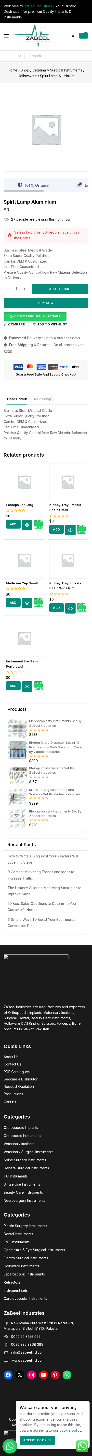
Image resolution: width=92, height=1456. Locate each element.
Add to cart (60, 289)
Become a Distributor (21, 1079)
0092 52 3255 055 (25, 1336)
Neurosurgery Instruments (24, 1200)
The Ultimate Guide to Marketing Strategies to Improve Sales (44, 891)
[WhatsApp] (67, 1375)
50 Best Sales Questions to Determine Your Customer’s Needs (42, 906)
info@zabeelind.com (27, 1352)
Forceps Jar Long (19, 505)
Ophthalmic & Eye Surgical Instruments (34, 1250)
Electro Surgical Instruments (26, 1258)
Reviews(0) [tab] (44, 399)
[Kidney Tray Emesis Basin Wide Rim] (67, 560)
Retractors (12, 1282)
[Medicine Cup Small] (24, 560)
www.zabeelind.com (27, 1360)
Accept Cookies (37, 1440)
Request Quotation (19, 1086)
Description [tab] (17, 399)
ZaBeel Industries (38, 6)
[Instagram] (31, 1375)
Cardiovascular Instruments (25, 1298)
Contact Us (12, 1064)
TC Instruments (16, 1176)
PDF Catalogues (17, 1072)
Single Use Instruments (22, 1184)
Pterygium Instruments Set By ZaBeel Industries (51, 770)
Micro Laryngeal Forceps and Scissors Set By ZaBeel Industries (54, 792)
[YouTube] (43, 1375)
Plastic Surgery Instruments (25, 1226)
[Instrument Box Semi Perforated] (24, 638)
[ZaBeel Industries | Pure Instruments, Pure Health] (31, 35)
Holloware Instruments (21, 1266)
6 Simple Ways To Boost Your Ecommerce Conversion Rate (42, 922)
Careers (10, 1101)
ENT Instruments (17, 1242)
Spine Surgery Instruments (25, 1160)
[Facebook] (8, 1375)
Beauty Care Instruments (23, 1192)
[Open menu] (6, 36)
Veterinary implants (19, 1144)
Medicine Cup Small (22, 583)
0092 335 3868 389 (27, 1344)
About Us (11, 1057)
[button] (35, 316)
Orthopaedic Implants (21, 1127)
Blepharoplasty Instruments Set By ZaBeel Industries (55, 723)
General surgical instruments (26, 1168)
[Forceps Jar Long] (24, 481)
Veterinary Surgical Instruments (28, 1152)
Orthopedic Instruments (22, 1136)
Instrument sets (16, 1290)
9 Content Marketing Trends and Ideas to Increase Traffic (41, 875)
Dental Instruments (18, 1234)
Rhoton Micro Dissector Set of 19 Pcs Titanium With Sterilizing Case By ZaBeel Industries (55, 747)
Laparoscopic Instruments (24, 1274)
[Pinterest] (55, 1375)
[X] (19, 1375)
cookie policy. (70, 1430)
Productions (13, 1094)
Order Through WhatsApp (37, 316)
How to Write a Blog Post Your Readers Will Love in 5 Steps (43, 859)
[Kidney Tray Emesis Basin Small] (67, 481)
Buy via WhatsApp (38, 524)
